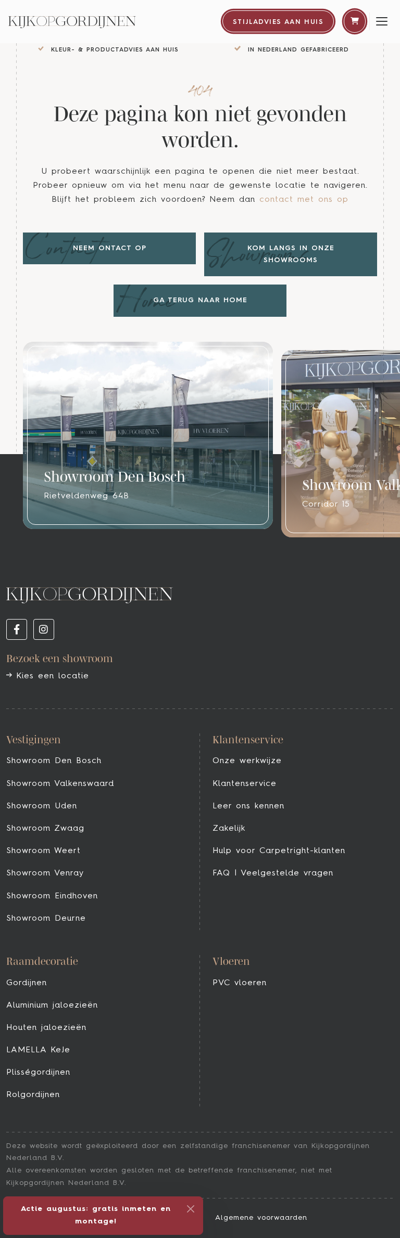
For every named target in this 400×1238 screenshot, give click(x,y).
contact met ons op (303, 200)
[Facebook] (16, 629)
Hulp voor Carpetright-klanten (279, 851)
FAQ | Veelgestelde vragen (273, 873)
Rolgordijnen (33, 1095)
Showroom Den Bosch (54, 761)
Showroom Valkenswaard (60, 784)
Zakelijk (229, 828)
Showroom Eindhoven (52, 896)
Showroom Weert (43, 851)
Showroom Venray (45, 873)
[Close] (191, 1209)
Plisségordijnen (38, 1072)
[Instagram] (43, 629)
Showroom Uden (41, 806)
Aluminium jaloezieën (52, 1005)
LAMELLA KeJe (38, 1050)
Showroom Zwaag (45, 828)
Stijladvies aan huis (278, 22)
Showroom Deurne (46, 918)
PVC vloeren (240, 983)
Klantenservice (245, 784)
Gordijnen (26, 983)
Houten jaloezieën (46, 1028)
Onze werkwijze (247, 761)
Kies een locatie (50, 676)
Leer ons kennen (248, 806)
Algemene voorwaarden (261, 1217)
